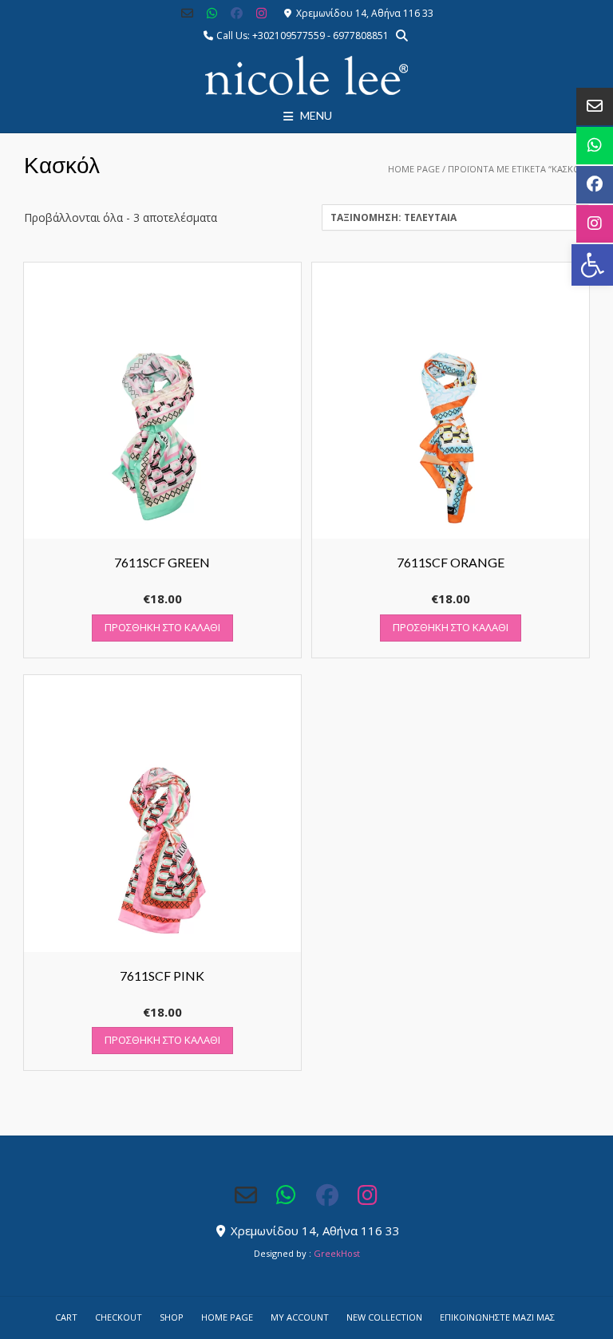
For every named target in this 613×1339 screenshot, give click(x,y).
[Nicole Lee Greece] (306, 76)
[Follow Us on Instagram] (261, 13)
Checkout (118, 1317)
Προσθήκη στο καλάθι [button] (162, 627)
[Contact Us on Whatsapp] (211, 13)
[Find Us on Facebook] (236, 13)
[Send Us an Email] (188, 13)
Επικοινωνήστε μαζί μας (497, 1317)
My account (300, 1317)
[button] (592, 265)
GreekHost (337, 1253)
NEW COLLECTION (384, 1317)
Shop (172, 1317)
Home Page (414, 169)
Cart (66, 1317)
